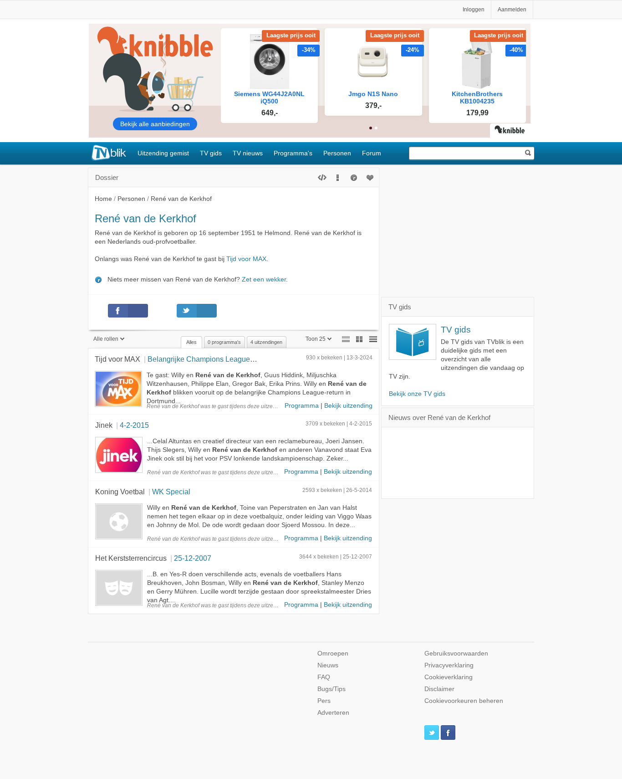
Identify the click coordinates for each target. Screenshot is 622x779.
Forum (371, 153)
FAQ (323, 677)
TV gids (211, 153)
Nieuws (327, 665)
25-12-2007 (192, 558)
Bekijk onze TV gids (417, 393)
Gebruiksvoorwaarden (456, 653)
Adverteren (333, 712)
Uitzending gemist (163, 153)
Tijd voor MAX (246, 259)
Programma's (293, 153)
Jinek (103, 425)
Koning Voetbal (120, 491)
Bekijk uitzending (348, 405)
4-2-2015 (134, 425)
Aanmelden (512, 9)
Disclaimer (439, 689)
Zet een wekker (264, 279)
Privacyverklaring (449, 665)
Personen (337, 153)
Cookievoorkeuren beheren (463, 700)
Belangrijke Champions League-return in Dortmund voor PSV (246, 359)
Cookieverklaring (448, 677)
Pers (324, 700)
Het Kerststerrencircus (131, 558)
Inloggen (473, 9)
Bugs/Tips (331, 689)
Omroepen (332, 653)
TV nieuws (248, 153)
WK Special (171, 491)
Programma (302, 405)
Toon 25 (316, 339)
